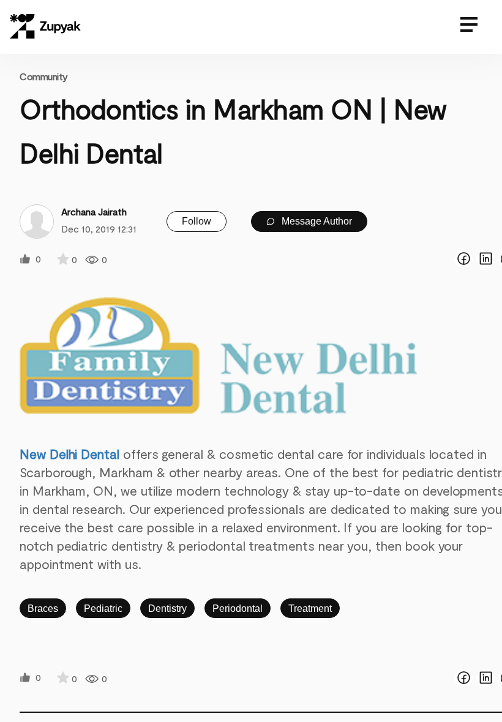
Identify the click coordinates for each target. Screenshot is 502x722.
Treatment (310, 608)
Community (44, 76)
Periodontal (237, 608)
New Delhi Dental (69, 453)
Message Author (315, 221)
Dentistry (167, 608)
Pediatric (103, 608)
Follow (196, 221)
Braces (43, 608)
